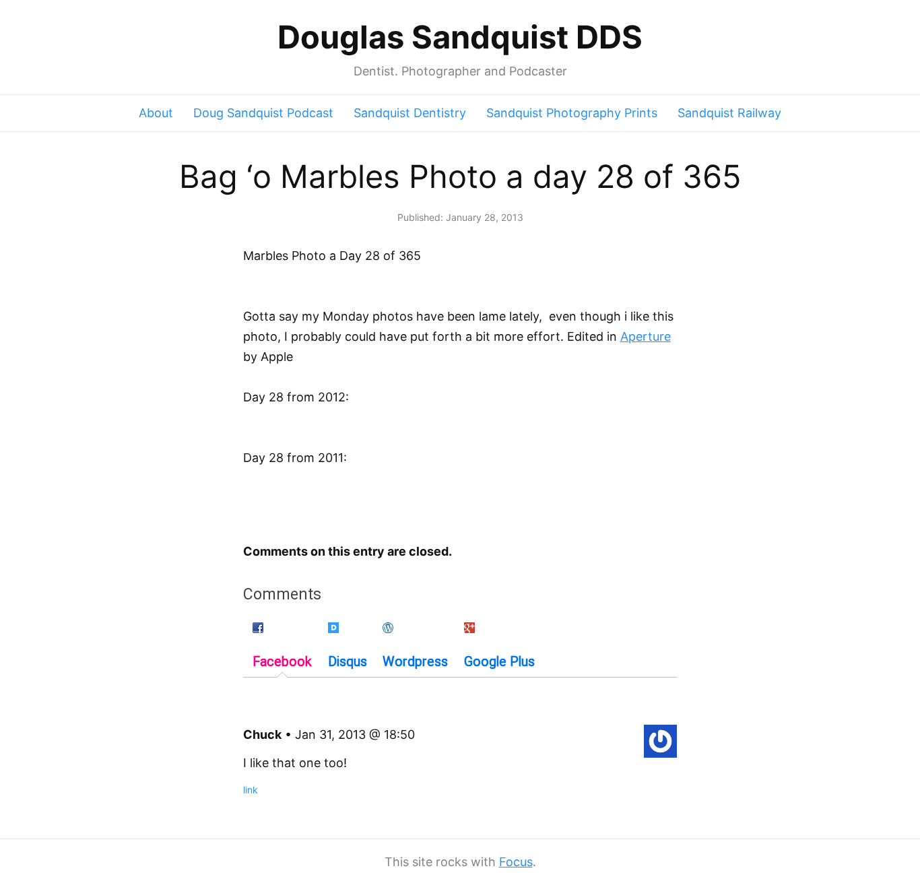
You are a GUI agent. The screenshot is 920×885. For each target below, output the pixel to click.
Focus (516, 862)
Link (250, 789)
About (156, 113)
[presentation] (282, 646)
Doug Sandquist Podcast (263, 113)
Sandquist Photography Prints (571, 113)
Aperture (645, 336)
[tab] (282, 647)
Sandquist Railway (729, 113)
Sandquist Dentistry (410, 113)
